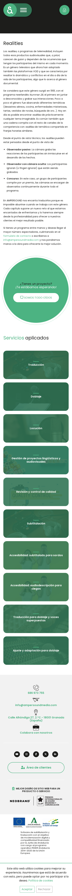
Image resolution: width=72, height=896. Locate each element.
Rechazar (44, 889)
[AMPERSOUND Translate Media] (10, 10)
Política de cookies (40, 880)
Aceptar (27, 889)
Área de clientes (38, 767)
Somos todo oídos (38, 298)
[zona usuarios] (64, 10)
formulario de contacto (17, 236)
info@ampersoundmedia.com (21, 240)
